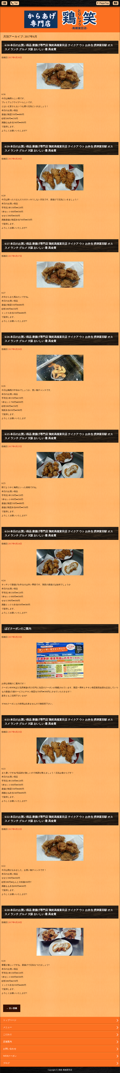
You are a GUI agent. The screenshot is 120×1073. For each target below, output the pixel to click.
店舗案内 (7, 1041)
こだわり (7, 1034)
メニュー (7, 1027)
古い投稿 (11, 1008)
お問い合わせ (9, 1049)
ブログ (6, 1063)
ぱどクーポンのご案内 (18, 628)
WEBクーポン (10, 1056)
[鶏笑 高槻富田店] (60, 22)
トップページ (9, 1020)
